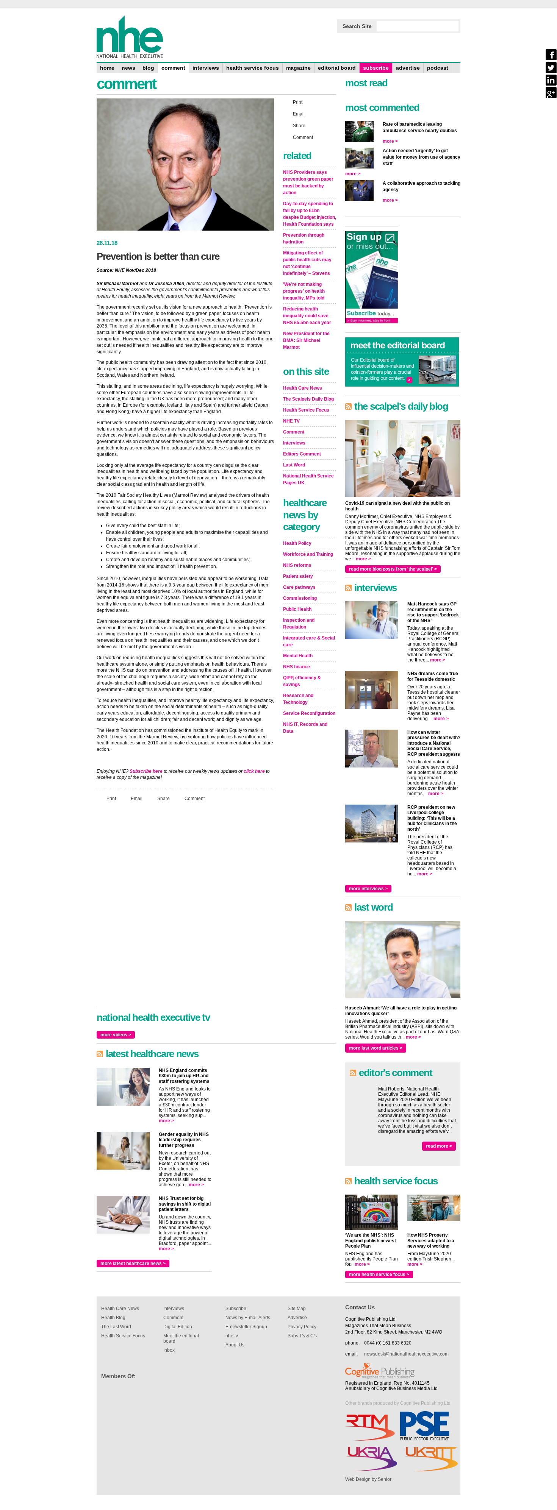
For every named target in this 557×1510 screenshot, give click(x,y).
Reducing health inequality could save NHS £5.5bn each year (307, 315)
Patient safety (298, 576)
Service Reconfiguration (309, 713)
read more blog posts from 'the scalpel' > (393, 569)
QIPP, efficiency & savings (302, 681)
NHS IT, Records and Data (305, 728)
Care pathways (299, 587)
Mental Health (298, 655)
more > (166, 1120)
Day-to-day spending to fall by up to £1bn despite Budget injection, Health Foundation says (309, 214)
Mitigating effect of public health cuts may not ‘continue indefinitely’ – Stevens (307, 263)
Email (136, 798)
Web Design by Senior (368, 1479)
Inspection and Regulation (298, 624)
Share (163, 798)
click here (254, 771)
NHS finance (296, 666)
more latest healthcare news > (133, 1263)
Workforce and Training (308, 554)
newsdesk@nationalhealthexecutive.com (406, 1354)
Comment (195, 798)
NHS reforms (297, 565)
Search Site (357, 26)
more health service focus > (379, 1274)
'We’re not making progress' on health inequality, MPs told (304, 291)
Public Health (297, 609)
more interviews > (368, 888)
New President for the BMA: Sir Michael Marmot (306, 340)
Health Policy (297, 543)
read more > (439, 1146)
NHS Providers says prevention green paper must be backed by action (308, 182)
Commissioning (300, 598)
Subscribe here (146, 771)
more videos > (115, 1034)
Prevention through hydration (303, 238)
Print (111, 798)
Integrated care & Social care (309, 641)
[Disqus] (185, 907)
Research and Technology (298, 699)
